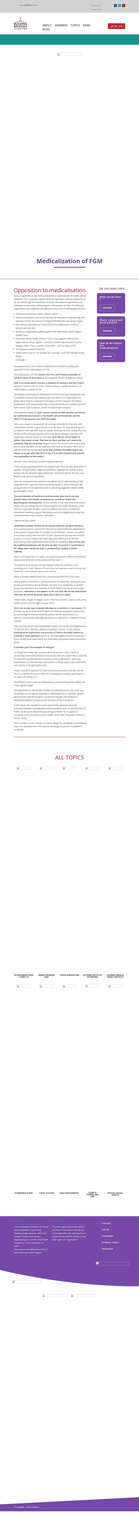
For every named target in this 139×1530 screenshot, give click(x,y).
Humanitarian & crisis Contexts (115, 976)
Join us (105, 1229)
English (97, 10)
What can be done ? (110, 298)
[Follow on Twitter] (119, 5)
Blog (46, 29)
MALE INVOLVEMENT (69, 1193)
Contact (106, 1223)
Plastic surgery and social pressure (110, 321)
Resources (107, 1248)
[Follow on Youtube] (123, 5)
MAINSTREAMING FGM (47, 976)
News (86, 25)
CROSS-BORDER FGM (69, 975)
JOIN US (116, 26)
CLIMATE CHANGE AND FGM (92, 1194)
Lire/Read (107, 307)
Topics (75, 25)
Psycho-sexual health (115, 1194)
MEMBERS (61, 25)
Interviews (107, 1235)
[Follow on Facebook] (115, 5)
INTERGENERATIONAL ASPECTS (23, 976)
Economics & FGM (24, 1193)
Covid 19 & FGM (46, 1193)
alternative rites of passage (92, 976)
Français (96, 6)
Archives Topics (110, 1242)
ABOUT (47, 25)
